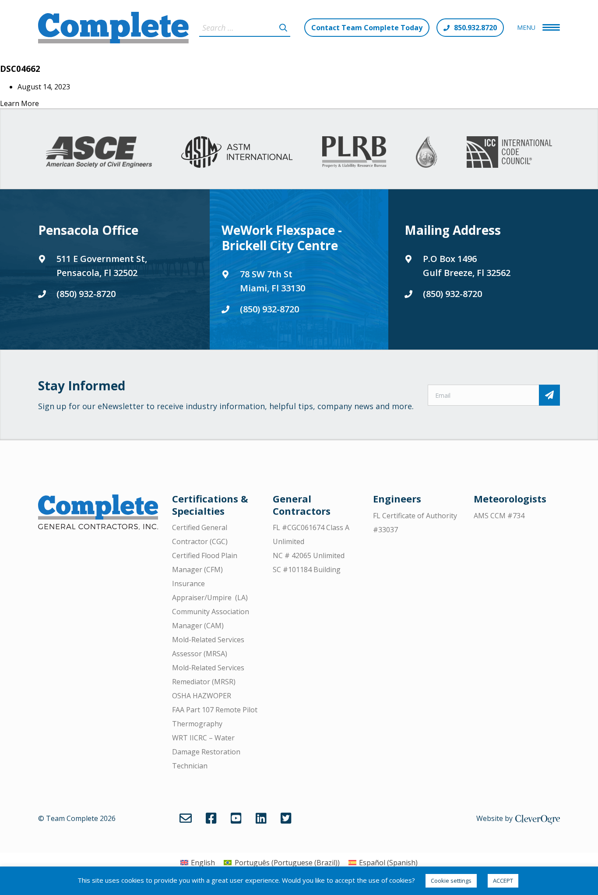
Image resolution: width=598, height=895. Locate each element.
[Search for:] (244, 27)
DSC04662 (20, 68)
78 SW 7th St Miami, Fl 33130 (272, 281)
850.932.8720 (475, 27)
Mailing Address (453, 230)
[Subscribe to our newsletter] (549, 395)
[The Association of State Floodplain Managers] (426, 152)
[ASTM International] (236, 152)
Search (283, 27)
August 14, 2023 (44, 87)
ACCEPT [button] (503, 880)
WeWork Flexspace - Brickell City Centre (282, 238)
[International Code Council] (509, 152)
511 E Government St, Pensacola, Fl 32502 (101, 266)
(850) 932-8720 (86, 294)
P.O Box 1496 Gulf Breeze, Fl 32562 (466, 266)
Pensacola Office (88, 230)
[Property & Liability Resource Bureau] (354, 152)
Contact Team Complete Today (366, 27)
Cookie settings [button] (451, 880)
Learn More (19, 103)
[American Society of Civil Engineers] (99, 152)
